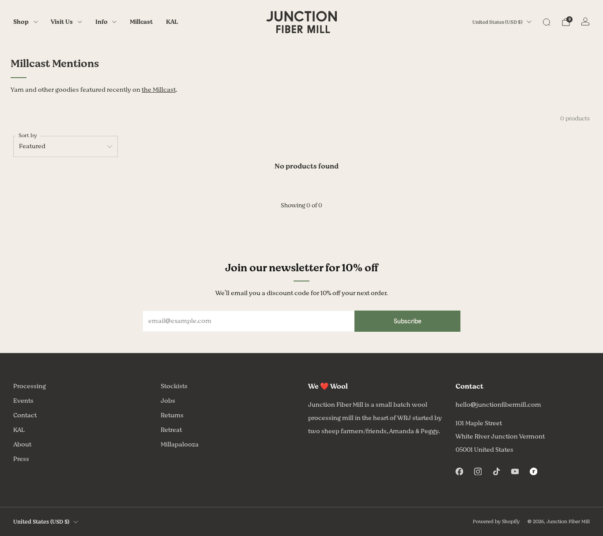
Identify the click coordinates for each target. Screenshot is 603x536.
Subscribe (408, 321)
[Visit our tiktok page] (496, 471)
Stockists (174, 386)
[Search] (546, 22)
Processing (29, 386)
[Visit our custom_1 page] (533, 471)
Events (23, 400)
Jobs (168, 400)
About (22, 444)
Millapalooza (180, 444)
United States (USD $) (497, 22)
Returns (172, 415)
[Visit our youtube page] (514, 471)
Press (21, 459)
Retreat (171, 430)
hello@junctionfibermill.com (498, 404)
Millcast (141, 21)
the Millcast (159, 89)
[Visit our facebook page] (459, 471)
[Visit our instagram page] (477, 471)
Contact (25, 415)
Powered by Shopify (496, 521)
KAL (172, 21)
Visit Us (62, 21)
